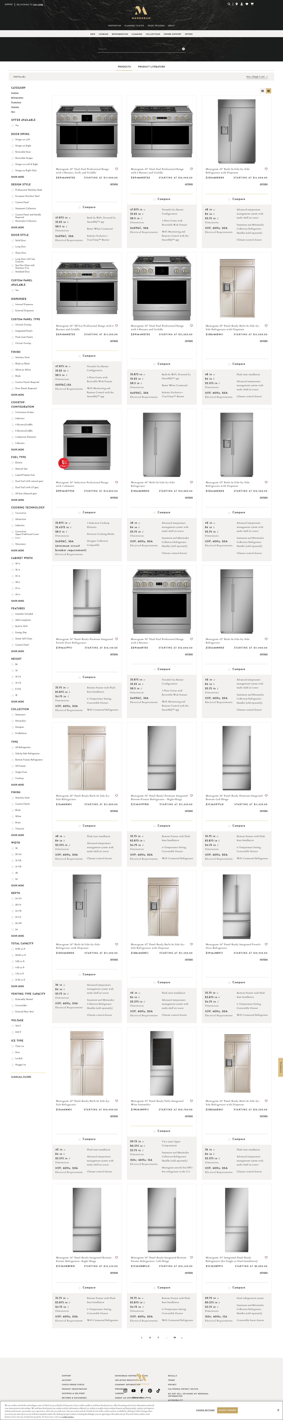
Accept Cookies (227, 1410)
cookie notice (67, 1417)
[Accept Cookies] (278, 1410)
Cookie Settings (205, 1410)
